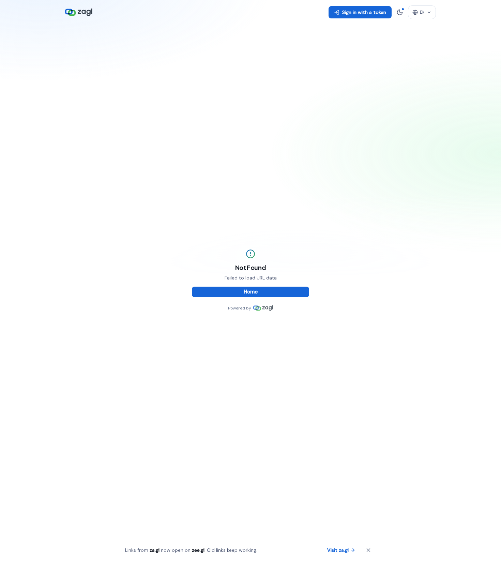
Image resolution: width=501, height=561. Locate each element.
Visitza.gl (338, 550)
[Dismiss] (368, 550)
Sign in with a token (364, 12)
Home (251, 291)
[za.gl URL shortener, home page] (78, 12)
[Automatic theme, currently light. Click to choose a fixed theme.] (400, 12)
